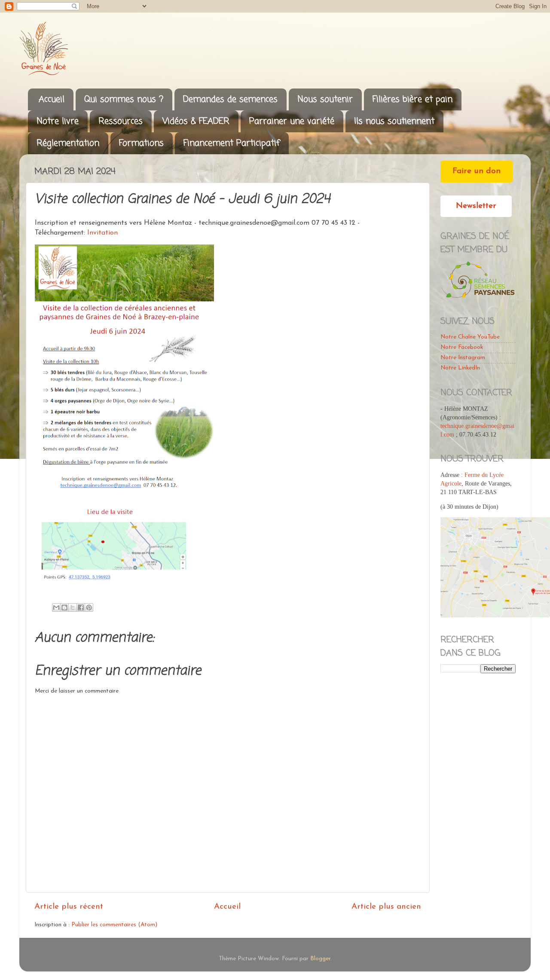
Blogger (320, 959)
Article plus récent (68, 907)
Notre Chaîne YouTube (470, 337)
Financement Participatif (231, 143)
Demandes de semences (230, 99)
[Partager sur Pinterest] (89, 607)
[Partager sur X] (72, 607)
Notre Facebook (461, 347)
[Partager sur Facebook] (80, 607)
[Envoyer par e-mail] (56, 607)
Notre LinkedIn (460, 368)
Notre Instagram (462, 357)
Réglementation (68, 143)
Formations (141, 143)
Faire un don (476, 171)
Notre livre (58, 121)
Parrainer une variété (291, 121)
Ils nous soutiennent (394, 121)
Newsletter (476, 206)
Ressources (120, 121)
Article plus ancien (386, 907)
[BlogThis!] (64, 607)
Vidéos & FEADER (195, 121)
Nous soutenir (325, 99)
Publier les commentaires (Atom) (114, 925)
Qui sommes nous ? (123, 99)
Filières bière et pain (412, 99)
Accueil (51, 99)
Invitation (102, 232)
